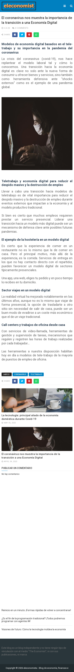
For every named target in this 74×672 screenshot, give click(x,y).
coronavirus (20, 374)
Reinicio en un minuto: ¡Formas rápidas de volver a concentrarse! (36, 610)
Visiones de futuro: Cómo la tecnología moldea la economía (34, 629)
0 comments (21, 28)
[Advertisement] (37, 568)
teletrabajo (36, 374)
